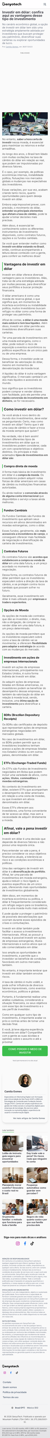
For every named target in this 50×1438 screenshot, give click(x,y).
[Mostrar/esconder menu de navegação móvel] (45, 4)
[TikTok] (32, 1243)
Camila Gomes (12, 47)
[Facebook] (25, 1243)
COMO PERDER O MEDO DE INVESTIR (25, 1051)
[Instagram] (18, 1243)
